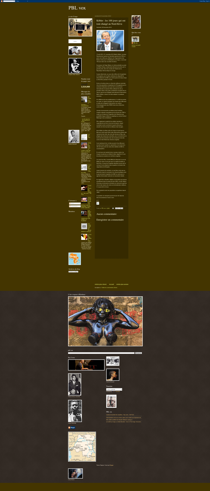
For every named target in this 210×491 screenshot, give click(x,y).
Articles (72, 203)
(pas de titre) (89, 136)
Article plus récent (100, 284)
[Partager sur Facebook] (120, 208)
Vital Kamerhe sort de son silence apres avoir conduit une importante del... (124, 417)
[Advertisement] (111, 271)
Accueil (111, 284)
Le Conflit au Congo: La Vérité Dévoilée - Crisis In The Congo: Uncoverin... (124, 421)
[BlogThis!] (117, 208)
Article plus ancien (122, 284)
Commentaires (74, 206)
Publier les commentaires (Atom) (109, 287)
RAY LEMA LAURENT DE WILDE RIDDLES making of (119, 419)
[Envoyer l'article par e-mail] (113, 208)
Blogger (111, 465)
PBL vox (77, 7)
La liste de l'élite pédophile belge (89, 238)
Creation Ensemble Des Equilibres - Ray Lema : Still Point (120, 414)
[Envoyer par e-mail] (116, 208)
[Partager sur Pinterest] (122, 208)
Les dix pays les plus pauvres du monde (85, 120)
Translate (117, 391)
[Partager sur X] (119, 208)
